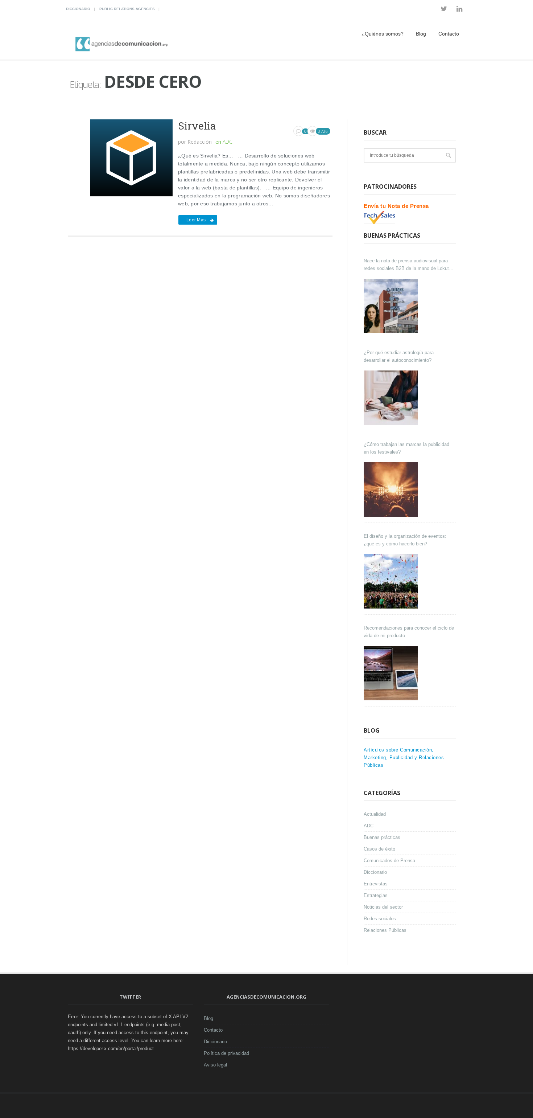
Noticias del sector (383, 907)
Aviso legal (215, 1065)
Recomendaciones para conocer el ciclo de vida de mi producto (409, 631)
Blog (421, 34)
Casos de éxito (379, 849)
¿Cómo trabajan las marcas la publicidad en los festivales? (406, 448)
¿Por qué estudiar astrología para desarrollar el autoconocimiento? (399, 356)
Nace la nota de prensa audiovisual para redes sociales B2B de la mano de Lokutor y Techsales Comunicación (408, 265)
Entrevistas (376, 883)
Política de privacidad (226, 1053)
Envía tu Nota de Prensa (396, 206)
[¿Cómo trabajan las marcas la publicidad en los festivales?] (392, 489)
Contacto (448, 34)
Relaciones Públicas (385, 930)
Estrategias (376, 895)
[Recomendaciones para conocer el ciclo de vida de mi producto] (392, 673)
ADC (227, 141)
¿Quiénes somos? (382, 34)
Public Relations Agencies (127, 9)
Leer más (196, 219)
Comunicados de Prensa (389, 860)
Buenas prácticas (382, 837)
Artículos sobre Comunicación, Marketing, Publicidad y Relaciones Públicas (404, 757)
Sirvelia (197, 125)
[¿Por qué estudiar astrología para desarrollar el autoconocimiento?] (392, 398)
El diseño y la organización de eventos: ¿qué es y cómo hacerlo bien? (405, 539)
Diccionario (78, 9)
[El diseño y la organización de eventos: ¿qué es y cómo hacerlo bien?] (392, 581)
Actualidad (375, 814)
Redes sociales (380, 918)
